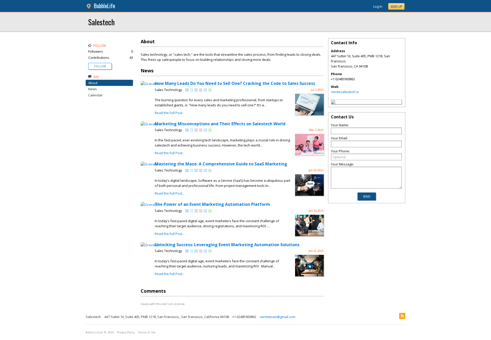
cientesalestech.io (345, 91)
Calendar (95, 95)
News (92, 89)
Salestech (101, 21)
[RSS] (402, 316)
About (92, 83)
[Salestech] (333, 102)
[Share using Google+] (200, 90)
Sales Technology (168, 89)
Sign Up (396, 6)
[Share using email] (205, 90)
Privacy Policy (126, 332)
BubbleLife (104, 6)
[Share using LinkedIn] (196, 90)
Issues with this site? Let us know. (163, 304)
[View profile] (150, 83)
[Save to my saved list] (209, 90)
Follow (100, 66)
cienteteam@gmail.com (277, 316)
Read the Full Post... (170, 112)
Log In (377, 6)
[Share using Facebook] (186, 90)
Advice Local (94, 332)
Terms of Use (146, 332)
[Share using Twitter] (191, 90)
